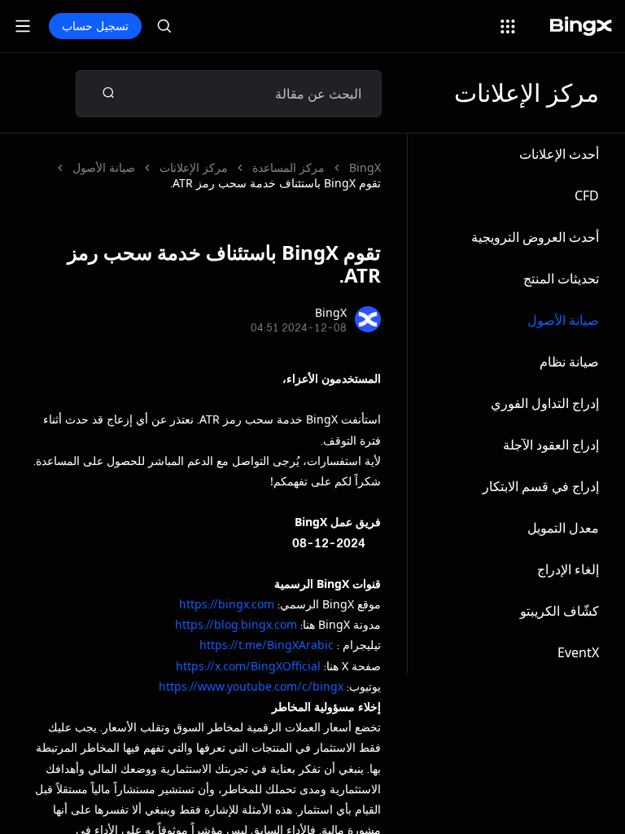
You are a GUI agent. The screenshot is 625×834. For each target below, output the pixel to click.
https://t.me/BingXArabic (266, 644)
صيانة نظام (569, 362)
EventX (578, 652)
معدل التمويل (563, 528)
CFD (587, 195)
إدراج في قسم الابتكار (541, 486)
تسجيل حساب (95, 25)
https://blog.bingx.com (236, 624)
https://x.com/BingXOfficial (248, 666)
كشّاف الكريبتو (559, 611)
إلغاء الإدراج (568, 569)
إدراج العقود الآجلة (551, 445)
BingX (365, 167)
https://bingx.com (226, 604)
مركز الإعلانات (194, 167)
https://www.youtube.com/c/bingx (251, 686)
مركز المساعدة (288, 167)
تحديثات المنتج (561, 279)
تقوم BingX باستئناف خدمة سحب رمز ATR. (275, 183)
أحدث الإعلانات (559, 154)
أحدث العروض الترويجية (535, 237)
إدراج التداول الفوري (545, 403)
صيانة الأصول (563, 320)
